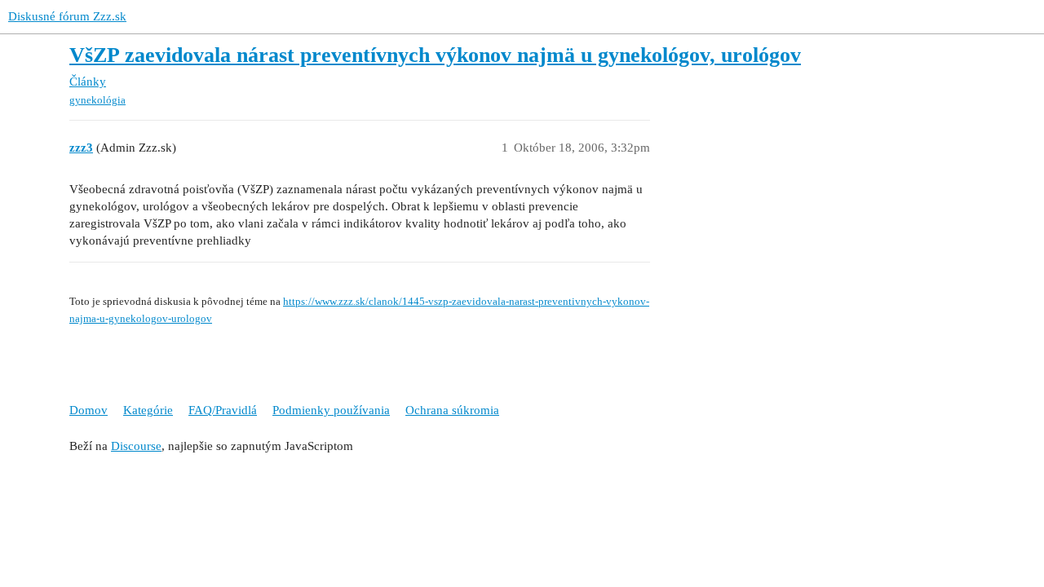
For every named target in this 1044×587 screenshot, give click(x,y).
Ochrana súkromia (452, 410)
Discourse (136, 445)
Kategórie (148, 410)
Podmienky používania (331, 410)
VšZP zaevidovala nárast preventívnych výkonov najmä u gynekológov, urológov (435, 55)
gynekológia (97, 100)
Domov (88, 410)
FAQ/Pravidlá (222, 410)
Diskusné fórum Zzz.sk (67, 16)
